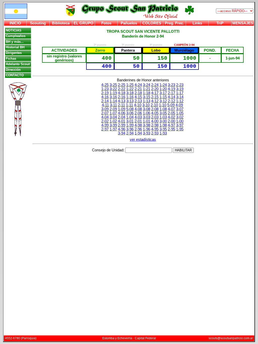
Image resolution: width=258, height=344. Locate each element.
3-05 (163, 113)
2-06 (138, 113)
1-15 (163, 97)
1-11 (129, 105)
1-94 (138, 133)
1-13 (146, 101)
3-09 (105, 109)
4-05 (154, 113)
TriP (219, 23)
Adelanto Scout (18, 64)
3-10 (146, 105)
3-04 (113, 117)
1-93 (163, 133)
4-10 (137, 105)
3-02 (179, 117)
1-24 (163, 85)
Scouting (38, 23)
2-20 (154, 89)
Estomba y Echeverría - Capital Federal (129, 338)
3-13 (130, 101)
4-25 (105, 85)
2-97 (105, 129)
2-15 (154, 97)
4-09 (179, 105)
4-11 (105, 105)
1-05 (179, 113)
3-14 (179, 97)
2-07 (105, 113)
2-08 (154, 109)
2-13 (138, 101)
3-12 (163, 101)
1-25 (130, 85)
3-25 (113, 85)
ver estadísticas (143, 139)
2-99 (121, 125)
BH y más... (15, 42)
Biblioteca (61, 23)
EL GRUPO (83, 23)
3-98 (146, 125)
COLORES (151, 23)
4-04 (105, 117)
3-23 (171, 85)
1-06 (146, 113)
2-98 (154, 125)
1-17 (179, 93)
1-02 (113, 121)
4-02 (171, 117)
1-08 (163, 109)
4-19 (171, 89)
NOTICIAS (13, 30)
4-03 (138, 117)
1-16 (130, 97)
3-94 (121, 133)
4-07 (171, 109)
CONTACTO (15, 75)
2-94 (130, 133)
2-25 (121, 85)
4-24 (138, 85)
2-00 (171, 121)
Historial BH (15, 47)
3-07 (179, 109)
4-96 (121, 129)
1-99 (130, 125)
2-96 (138, 129)
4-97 (171, 125)
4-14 (171, 97)
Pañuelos (129, 23)
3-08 (146, 109)
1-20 (163, 89)
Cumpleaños (15, 36)
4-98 (138, 125)
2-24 (154, 85)
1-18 (146, 93)
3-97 (179, 125)
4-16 (105, 97)
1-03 (163, 117)
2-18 (138, 93)
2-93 (154, 133)
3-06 (130, 113)
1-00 (179, 121)
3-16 (113, 97)
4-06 (121, 113)
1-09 (121, 109)
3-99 (113, 125)
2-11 (121, 105)
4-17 (154, 93)
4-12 (154, 101)
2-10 (154, 105)
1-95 (179, 129)
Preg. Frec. (174, 23)
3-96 (130, 129)
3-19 (179, 89)
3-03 (146, 117)
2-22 (121, 89)
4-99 (105, 125)
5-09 (171, 105)
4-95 (154, 129)
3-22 (113, 89)
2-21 (138, 89)
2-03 (154, 117)
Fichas (11, 58)
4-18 (121, 93)
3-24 (146, 85)
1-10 (162, 105)
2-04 (121, 117)
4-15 (138, 97)
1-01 (146, 121)
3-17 (163, 93)
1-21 (146, 89)
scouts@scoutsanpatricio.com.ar (231, 338)
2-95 (171, 129)
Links (197, 23)
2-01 (138, 121)
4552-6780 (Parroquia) (21, 338)
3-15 (146, 97)
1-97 (113, 129)
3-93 (146, 133)
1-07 (113, 113)
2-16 (121, 97)
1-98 (163, 125)
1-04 (130, 117)
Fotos (106, 23)
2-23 (179, 85)
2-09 (113, 109)
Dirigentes (14, 53)
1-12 (179, 101)
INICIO (15, 23)
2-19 (105, 93)
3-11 (113, 105)
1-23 (105, 89)
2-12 (171, 101)
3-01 (130, 121)
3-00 (163, 121)
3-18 (130, 93)
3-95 (163, 129)
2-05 (171, 113)
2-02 (105, 121)
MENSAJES (242, 23)
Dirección (13, 70)
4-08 (138, 109)
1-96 (146, 129)
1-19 (113, 93)
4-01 (121, 121)
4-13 (121, 101)
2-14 (105, 101)
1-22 (130, 89)
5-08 (130, 109)
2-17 (171, 93)
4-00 (154, 121)
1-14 (113, 101)
